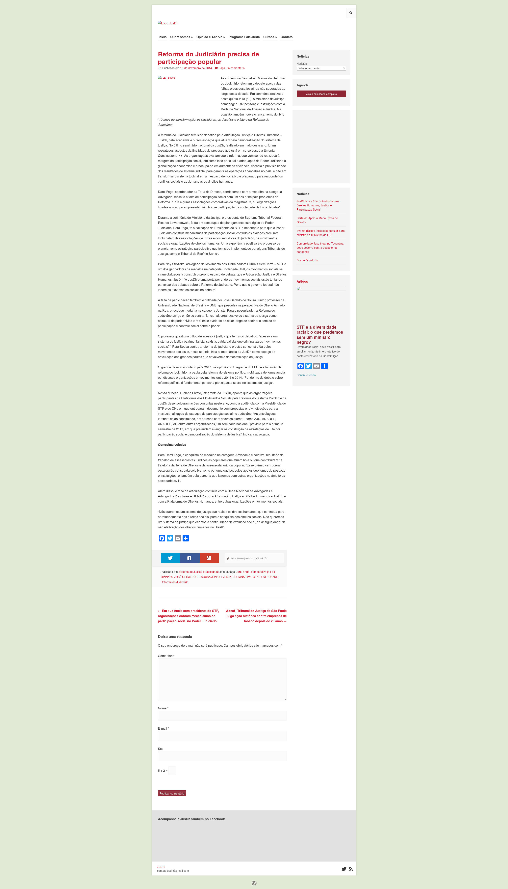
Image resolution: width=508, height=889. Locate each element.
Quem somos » (181, 37)
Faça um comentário (232, 68)
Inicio (163, 37)
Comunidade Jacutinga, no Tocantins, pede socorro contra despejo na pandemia (320, 247)
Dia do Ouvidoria (307, 260)
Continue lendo (306, 375)
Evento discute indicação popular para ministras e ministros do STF (321, 233)
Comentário (166, 655)
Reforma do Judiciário (174, 582)
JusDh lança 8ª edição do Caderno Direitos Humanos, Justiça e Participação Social (318, 205)
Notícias (302, 63)
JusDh (227, 577)
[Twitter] (344, 869)
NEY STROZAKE (267, 577)
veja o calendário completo (321, 94)
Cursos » (270, 37)
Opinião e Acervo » (210, 37)
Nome (163, 708)
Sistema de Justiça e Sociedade (199, 572)
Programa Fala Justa (244, 37)
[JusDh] (168, 21)
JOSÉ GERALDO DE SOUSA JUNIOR (198, 577)
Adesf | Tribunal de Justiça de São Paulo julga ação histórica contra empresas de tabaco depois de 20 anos (256, 615)
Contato (287, 37)
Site (161, 748)
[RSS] (350, 869)
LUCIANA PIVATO (244, 577)
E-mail (163, 728)
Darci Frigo (242, 572)
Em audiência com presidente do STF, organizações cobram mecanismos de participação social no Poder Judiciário (188, 615)
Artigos (302, 281)
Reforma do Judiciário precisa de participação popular (208, 57)
